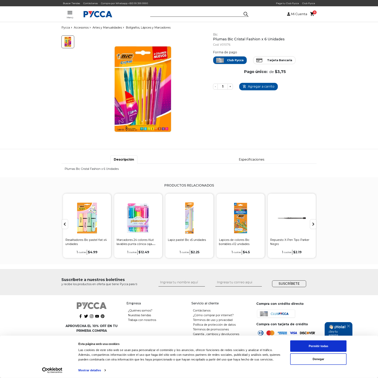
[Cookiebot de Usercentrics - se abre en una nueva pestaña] (52, 370)
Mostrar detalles (89, 370)
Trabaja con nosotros (142, 320)
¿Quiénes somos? (140, 310)
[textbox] (196, 14)
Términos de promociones (211, 329)
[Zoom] (67, 41)
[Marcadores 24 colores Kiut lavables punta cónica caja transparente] (138, 218)
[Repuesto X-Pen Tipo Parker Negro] (291, 218)
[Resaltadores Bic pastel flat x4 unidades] (87, 218)
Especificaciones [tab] (251, 159)
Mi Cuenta (299, 14)
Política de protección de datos (214, 324)
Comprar (258, 87)
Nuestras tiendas (139, 315)
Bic (215, 34)
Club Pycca (308, 3)
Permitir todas (318, 346)
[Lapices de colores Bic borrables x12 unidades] (240, 218)
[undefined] (142, 89)
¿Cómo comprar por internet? (213, 315)
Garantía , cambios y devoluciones (216, 334)
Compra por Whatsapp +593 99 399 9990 (124, 3)
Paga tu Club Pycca (287, 3)
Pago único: (256, 71)
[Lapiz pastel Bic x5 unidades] (189, 218)
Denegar (318, 358)
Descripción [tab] (124, 159)
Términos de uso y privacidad (213, 320)
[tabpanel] (189, 169)
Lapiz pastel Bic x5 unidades (187, 240)
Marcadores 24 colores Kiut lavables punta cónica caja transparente (135, 244)
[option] (87, 226)
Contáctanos (90, 3)
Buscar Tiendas (71, 3)
